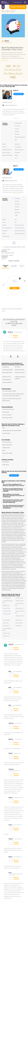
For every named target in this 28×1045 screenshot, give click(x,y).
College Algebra (18, 123)
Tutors (7, 10)
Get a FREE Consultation (14, 266)
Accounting (17, 198)
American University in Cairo (8, 11)
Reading (4, 225)
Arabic (3, 222)
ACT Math (17, 206)
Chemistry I (17, 134)
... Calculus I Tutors (19, 598)
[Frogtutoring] (5, 3)
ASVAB (3, 219)
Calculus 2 (17, 131)
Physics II (4, 147)
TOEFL (16, 215)
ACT (16, 222)
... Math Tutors (5, 622)
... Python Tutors (5, 636)
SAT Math (17, 209)
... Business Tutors (6, 608)
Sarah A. (16, 90)
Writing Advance (5, 236)
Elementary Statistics (6, 149)
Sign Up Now (14, 475)
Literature (17, 201)
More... (16, 158)
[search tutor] (3, 7)
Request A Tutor (5, 266)
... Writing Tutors (18, 625)
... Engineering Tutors (19, 615)
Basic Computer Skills (7, 227)
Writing (3, 233)
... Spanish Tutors (18, 620)
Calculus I (17, 128)
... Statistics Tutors (19, 622)
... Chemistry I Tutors (19, 600)
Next (17, 356)
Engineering (17, 144)
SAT (15, 219)
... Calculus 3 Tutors (6, 613)
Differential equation (19, 149)
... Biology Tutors (5, 605)
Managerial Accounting (20, 230)
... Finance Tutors (6, 620)
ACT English (17, 212)
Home (3, 10)
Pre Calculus (17, 125)
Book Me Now (18, 94)
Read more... (5, 60)
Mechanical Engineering (20, 137)
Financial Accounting (19, 225)
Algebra (16, 155)
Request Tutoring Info (18, 7)
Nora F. (15, 166)
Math (16, 139)
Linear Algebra (18, 147)
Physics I (4, 144)
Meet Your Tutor (21, 266)
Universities (13, 10)
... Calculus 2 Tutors (6, 611)
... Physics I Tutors (6, 633)
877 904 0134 (18, 2)
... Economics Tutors (19, 608)
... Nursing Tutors (6, 625)
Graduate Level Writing (7, 155)
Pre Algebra (17, 152)
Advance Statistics (6, 152)
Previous (10, 356)
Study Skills (4, 230)
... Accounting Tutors (6, 598)
